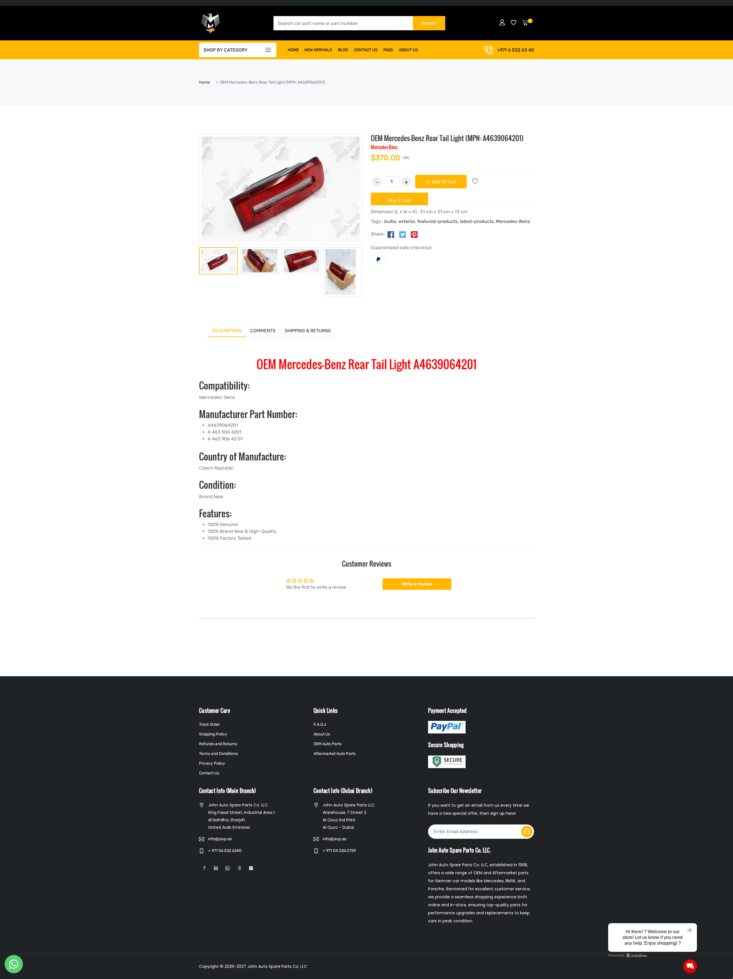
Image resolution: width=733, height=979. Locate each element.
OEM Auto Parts (328, 743)
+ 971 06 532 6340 (225, 850)
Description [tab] (226, 330)
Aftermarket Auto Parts (335, 753)
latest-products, (477, 221)
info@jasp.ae (220, 838)
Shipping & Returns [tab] (308, 330)
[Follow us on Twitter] (402, 234)
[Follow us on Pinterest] (414, 234)
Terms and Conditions (218, 753)
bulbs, (390, 221)
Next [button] (371, 272)
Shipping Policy (213, 734)
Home (293, 50)
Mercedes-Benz (513, 221)
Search (429, 23)
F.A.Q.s (320, 724)
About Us (408, 50)
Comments (262, 330)
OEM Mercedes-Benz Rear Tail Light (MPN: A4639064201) (447, 138)
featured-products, (438, 221)
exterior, (407, 221)
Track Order (209, 724)
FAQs (388, 50)
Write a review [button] (417, 584)
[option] (218, 261)
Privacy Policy (212, 763)
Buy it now (399, 200)
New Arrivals (318, 50)
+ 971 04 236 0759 (339, 850)
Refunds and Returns (218, 743)
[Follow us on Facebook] (391, 234)
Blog (343, 50)
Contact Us (366, 50)
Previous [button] (190, 272)
